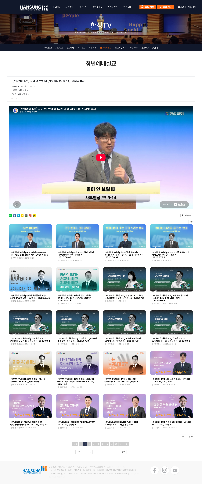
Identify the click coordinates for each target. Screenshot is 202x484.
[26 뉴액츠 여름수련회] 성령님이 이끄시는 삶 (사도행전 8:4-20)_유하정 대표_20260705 (124, 296)
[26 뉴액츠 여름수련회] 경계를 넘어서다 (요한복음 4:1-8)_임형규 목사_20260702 (171, 339)
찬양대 (155, 48)
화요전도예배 (120, 48)
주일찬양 (134, 48)
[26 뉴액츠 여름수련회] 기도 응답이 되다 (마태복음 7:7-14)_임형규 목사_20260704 (30, 339)
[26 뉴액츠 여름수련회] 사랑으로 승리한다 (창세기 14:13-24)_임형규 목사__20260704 (170, 298)
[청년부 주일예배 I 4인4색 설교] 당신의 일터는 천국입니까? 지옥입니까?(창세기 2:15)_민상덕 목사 (74, 298)
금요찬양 (145, 48)
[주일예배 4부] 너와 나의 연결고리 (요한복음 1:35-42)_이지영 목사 (171, 380)
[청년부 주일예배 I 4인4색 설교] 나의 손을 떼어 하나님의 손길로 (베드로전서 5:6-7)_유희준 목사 (75, 381)
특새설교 (81, 48)
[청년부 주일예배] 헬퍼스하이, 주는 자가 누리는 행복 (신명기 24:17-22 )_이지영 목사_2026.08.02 (124, 255)
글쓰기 (191, 437)
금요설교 (59, 48)
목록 (191, 222)
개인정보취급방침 (119, 467)
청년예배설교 (105, 48)
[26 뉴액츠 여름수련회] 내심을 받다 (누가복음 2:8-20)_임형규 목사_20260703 (77, 339)
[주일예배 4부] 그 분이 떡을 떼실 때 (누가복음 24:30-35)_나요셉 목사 (171, 423)
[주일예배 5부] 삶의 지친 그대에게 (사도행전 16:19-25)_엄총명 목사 (76, 423)
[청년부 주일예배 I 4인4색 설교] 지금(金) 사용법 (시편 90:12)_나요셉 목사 (28, 380)
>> (126, 443)
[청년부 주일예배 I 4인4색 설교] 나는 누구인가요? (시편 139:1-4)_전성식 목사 (122, 380)
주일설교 (48, 48)
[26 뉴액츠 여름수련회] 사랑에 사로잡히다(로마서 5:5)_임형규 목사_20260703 (122, 339)
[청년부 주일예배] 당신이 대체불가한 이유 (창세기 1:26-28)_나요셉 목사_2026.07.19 (30, 296)
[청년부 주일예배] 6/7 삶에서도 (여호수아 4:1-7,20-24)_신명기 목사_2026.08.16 (29, 253)
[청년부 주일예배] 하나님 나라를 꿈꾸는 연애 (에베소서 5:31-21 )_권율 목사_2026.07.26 (170, 255)
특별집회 (92, 48)
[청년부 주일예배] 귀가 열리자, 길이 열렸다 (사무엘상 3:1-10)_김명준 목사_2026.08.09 (75, 255)
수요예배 (70, 48)
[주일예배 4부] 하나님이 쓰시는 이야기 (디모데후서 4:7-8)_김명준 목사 (121, 423)
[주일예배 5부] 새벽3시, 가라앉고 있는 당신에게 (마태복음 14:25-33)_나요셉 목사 (29, 423)
